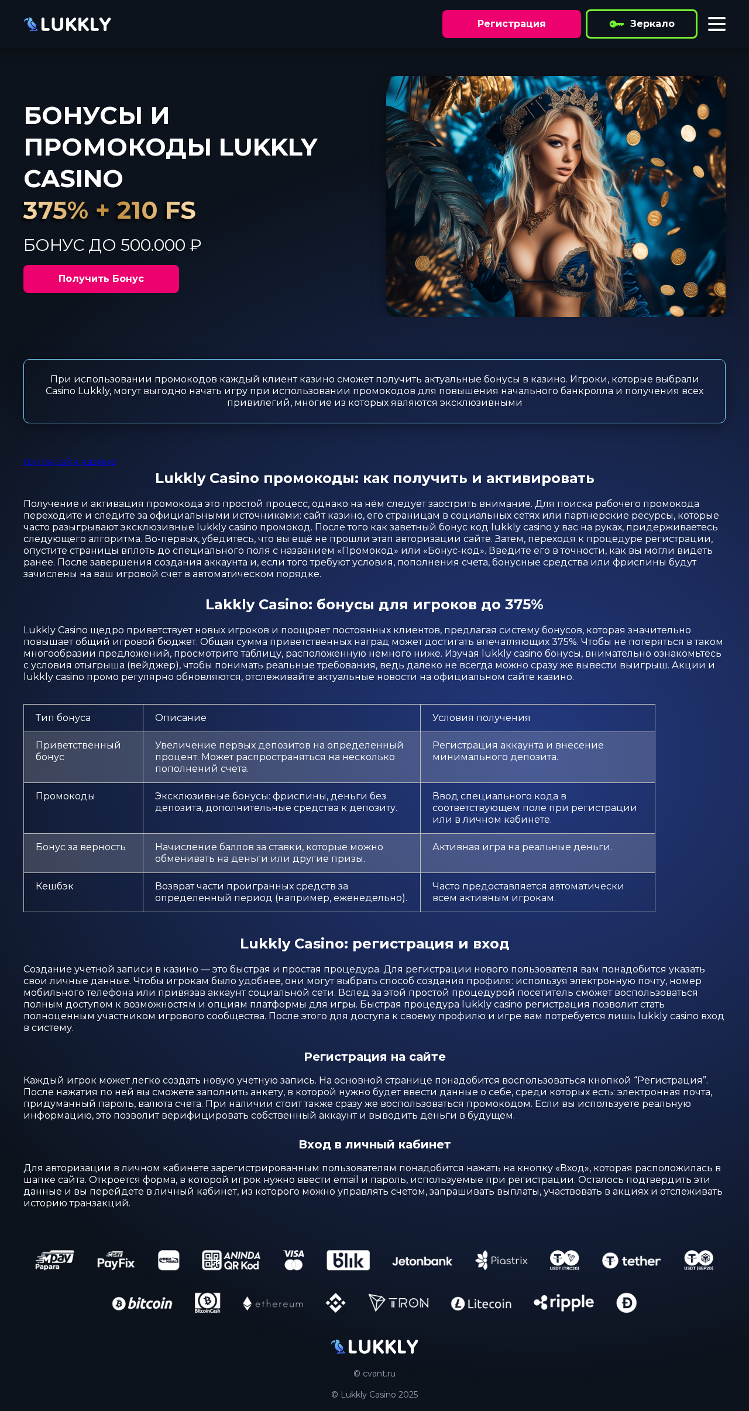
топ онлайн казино (69, 461)
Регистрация (511, 23)
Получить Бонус (101, 278)
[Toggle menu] (717, 24)
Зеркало (652, 23)
